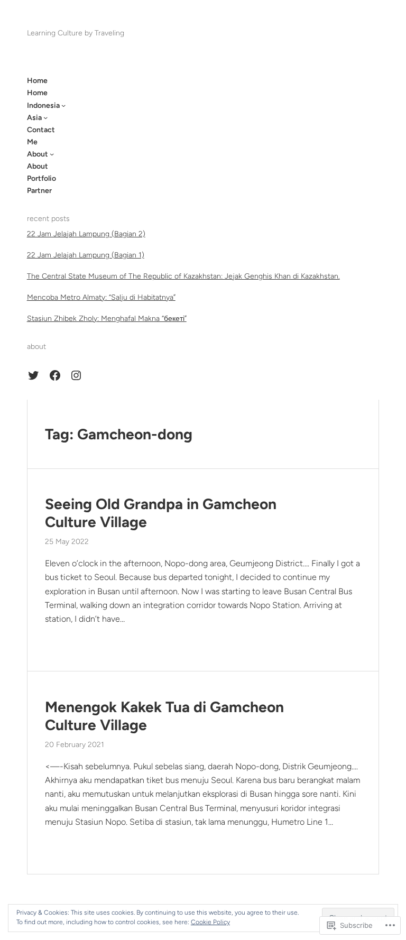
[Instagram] (76, 375)
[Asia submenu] (45, 117)
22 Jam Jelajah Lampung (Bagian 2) (86, 233)
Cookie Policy (210, 922)
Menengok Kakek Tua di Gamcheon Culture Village (164, 716)
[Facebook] (55, 375)
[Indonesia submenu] (63, 105)
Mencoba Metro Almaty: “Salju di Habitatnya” (101, 297)
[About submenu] (52, 154)
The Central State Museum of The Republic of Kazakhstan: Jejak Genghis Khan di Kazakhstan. (183, 276)
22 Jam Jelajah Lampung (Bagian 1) (85, 255)
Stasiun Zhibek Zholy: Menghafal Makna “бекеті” (107, 318)
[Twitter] (33, 375)
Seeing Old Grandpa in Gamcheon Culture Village (160, 513)
